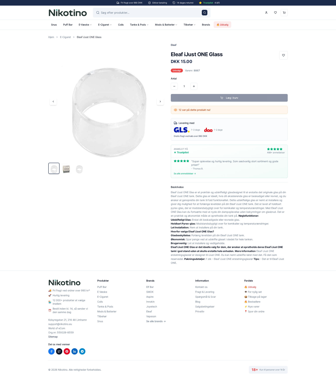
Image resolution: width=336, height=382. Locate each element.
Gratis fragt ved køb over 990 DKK (190, 136)
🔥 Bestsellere (252, 301)
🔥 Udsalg (222, 24)
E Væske (102, 291)
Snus (54, 24)
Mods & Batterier (164, 24)
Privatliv (199, 311)
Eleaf (149, 311)
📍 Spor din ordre (254, 311)
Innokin (150, 301)
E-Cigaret (103, 24)
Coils (121, 24)
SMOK (149, 291)
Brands (206, 24)
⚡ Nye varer (251, 306)
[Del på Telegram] (82, 351)
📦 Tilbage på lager (255, 296)
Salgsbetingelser (204, 306)
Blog (197, 301)
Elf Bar (150, 286)
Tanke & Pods (138, 24)
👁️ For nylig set (253, 291)
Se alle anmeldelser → (185, 173)
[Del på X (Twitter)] (59, 351)
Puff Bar (67, 24)
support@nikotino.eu (60, 324)
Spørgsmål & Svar (205, 296)
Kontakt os (201, 286)
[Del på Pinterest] (67, 351)
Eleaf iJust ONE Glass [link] (89, 37)
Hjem (51, 37)
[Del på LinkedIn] (74, 351)
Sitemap (53, 336)
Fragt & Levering (204, 291)
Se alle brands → (156, 321)
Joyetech (151, 306)
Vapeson (151, 316)
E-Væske (84, 24)
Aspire (149, 296)
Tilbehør (188, 24)
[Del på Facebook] (51, 351)
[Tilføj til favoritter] (283, 55)
